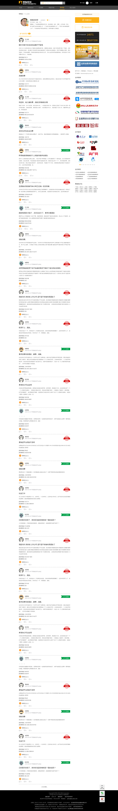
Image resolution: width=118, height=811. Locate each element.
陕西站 (90, 187)
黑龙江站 (96, 188)
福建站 (95, 191)
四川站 (90, 191)
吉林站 (76, 188)
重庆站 (90, 190)
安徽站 (90, 188)
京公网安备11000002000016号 (75, 808)
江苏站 (81, 188)
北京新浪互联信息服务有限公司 (79, 802)
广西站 (95, 187)
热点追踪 (72, 7)
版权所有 (60, 796)
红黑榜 (41, 7)
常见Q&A (89, 71)
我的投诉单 (88, 27)
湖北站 (81, 191)
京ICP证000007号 (77, 806)
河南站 (76, 190)
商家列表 (51, 7)
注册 (96, 2)
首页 (20, 7)
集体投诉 (30, 7)
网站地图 (96, 71)
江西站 (81, 190)
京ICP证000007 (69, 796)
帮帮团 (62, 7)
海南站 (95, 190)
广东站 (76, 187)
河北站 (85, 191)
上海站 (85, 187)
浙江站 (81, 187)
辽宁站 (76, 191)
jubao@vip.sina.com (72, 798)
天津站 (85, 190)
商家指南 (83, 71)
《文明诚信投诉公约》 (87, 14)
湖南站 (85, 188)
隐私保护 (47, 796)
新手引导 (77, 71)
